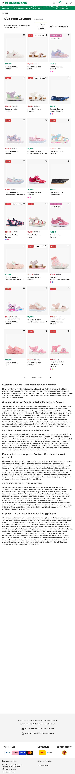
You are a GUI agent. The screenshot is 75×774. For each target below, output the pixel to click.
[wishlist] (66, 2)
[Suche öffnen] (53, 2)
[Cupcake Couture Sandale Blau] (60, 137)
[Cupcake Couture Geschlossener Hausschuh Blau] (15, 178)
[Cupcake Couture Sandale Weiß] (37, 95)
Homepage (5, 13)
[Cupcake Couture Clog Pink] (15, 348)
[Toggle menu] (3, 3)
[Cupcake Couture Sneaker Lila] (60, 53)
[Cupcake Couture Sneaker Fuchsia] (52, 71)
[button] (17, 27)
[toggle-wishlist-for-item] (24, 35)
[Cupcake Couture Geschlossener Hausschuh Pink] (37, 137)
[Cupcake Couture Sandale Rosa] (60, 306)
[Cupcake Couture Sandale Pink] (37, 52)
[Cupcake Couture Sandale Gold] (52, 369)
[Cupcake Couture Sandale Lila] (15, 95)
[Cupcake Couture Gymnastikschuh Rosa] (52, 113)
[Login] (62, 2)
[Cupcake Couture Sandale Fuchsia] (60, 350)
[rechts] (50, 377)
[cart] (71, 2)
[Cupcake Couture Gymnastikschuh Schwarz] (60, 178)
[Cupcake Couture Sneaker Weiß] (15, 52)
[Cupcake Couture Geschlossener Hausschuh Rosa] (60, 264)
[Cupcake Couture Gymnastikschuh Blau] (60, 95)
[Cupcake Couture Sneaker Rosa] (60, 221)
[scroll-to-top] (70, 769)
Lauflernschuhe (62, 441)
